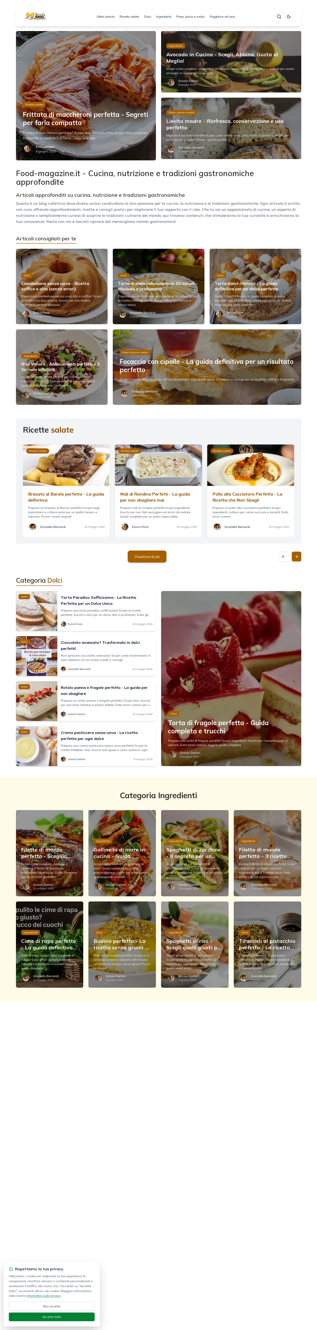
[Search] (279, 16)
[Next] (296, 557)
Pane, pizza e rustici (190, 17)
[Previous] (283, 557)
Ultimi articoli (106, 17)
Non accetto (52, 1306)
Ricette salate (129, 17)
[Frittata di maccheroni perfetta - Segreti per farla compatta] (86, 95)
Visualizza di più (147, 556)
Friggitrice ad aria (222, 17)
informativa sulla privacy (43, 1296)
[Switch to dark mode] (289, 16)
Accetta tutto (51, 1317)
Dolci (147, 17)
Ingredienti (163, 17)
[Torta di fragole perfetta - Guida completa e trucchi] (231, 678)
